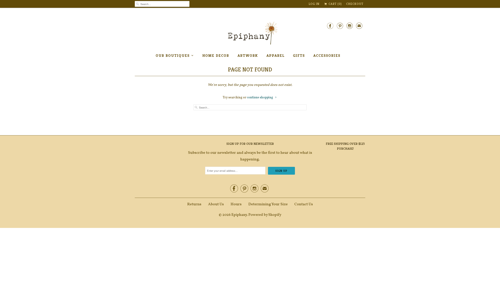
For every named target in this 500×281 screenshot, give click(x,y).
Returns (194, 204)
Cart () (335, 4)
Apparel (275, 55)
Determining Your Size (268, 204)
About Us (216, 204)
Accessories (326, 55)
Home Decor (215, 55)
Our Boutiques (173, 55)
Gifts (299, 55)
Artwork (248, 55)
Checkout (354, 4)
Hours (236, 204)
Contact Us (303, 204)
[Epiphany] (250, 33)
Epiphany (239, 214)
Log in (314, 4)
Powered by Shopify (264, 214)
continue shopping (260, 97)
